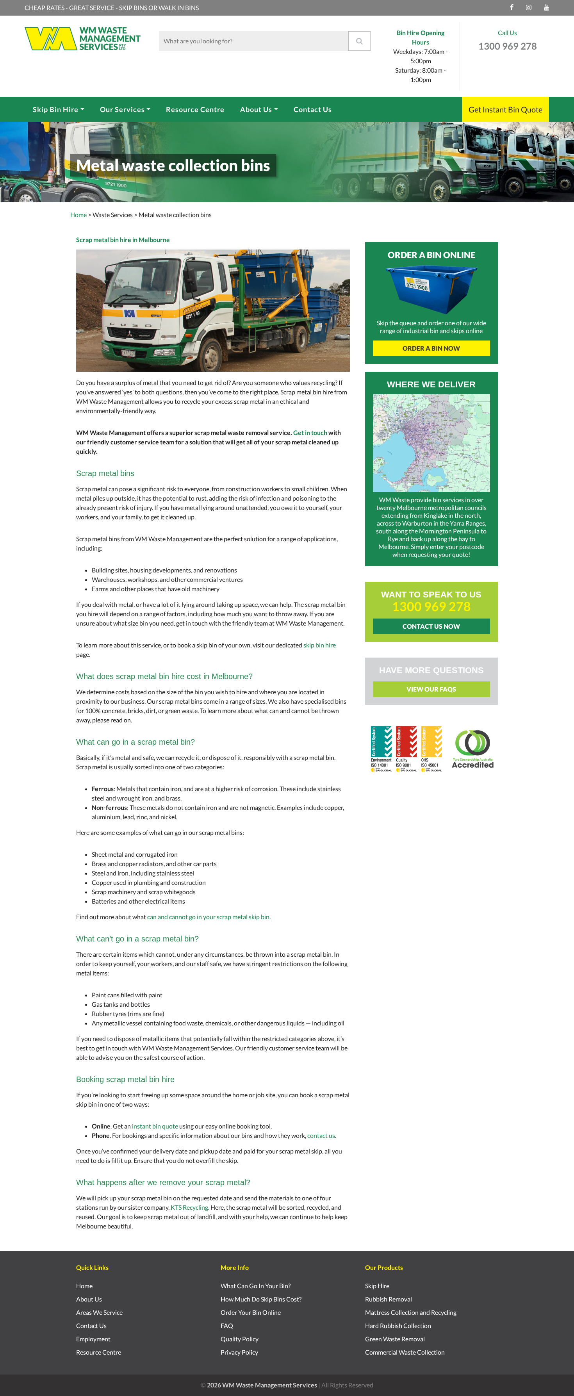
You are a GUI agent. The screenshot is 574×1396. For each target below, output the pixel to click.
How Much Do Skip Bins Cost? (261, 1299)
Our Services (122, 109)
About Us (256, 109)
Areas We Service (99, 1312)
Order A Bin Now (431, 348)
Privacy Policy (239, 1352)
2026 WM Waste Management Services (262, 1385)
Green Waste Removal (395, 1339)
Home (78, 214)
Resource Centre (195, 109)
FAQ (227, 1325)
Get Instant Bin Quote (505, 109)
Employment (93, 1339)
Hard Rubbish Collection (398, 1325)
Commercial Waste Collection (405, 1352)
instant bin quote (155, 1126)
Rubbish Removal (388, 1299)
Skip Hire (377, 1285)
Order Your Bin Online (251, 1312)
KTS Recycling (189, 1207)
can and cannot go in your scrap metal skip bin (208, 916)
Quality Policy (239, 1339)
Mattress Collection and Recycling (410, 1312)
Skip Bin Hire (55, 109)
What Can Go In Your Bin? (256, 1285)
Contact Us (313, 109)
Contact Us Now (431, 626)
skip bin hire (319, 645)
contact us (321, 1135)
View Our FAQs (431, 689)
